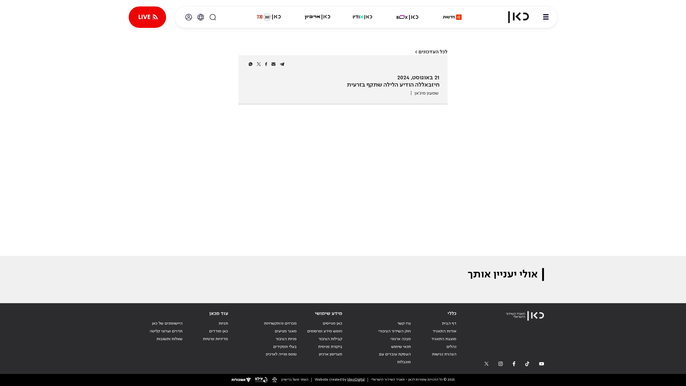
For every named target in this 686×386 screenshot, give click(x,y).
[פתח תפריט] (546, 17)
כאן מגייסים (332, 323)
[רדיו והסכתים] (362, 17)
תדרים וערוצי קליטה (166, 331)
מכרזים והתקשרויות (280, 323)
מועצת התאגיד (443, 339)
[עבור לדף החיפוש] (212, 17)
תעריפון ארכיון (330, 354)
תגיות (223, 323)
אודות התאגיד (444, 331)
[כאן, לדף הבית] (514, 17)
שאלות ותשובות (169, 339)
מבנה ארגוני (400, 339)
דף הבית (449, 323)
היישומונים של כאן (167, 323)
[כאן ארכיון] (317, 17)
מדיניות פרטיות (215, 339)
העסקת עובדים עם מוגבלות (395, 358)
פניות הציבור (286, 339)
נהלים (451, 347)
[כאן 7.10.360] (268, 17)
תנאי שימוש (401, 347)
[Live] (147, 17)
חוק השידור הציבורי (394, 331)
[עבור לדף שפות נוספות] (200, 17)
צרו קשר (404, 323)
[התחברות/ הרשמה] (188, 17)
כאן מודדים (218, 331)
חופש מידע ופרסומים (324, 331)
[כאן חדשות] (452, 17)
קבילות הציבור (330, 339)
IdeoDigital (356, 379)
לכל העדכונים (433, 51)
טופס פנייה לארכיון (281, 354)
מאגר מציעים (286, 331)
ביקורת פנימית (330, 347)
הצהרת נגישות (444, 354)
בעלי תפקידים (285, 347)
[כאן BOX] (407, 17)
